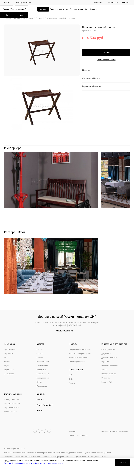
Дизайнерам (113, 3)
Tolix (71, 379)
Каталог (40, 349)
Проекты (73, 9)
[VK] (44, 431)
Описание (87, 70)
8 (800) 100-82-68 (23, 2)
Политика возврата (109, 366)
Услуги (65, 9)
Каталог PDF (106, 382)
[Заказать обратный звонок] (105, 9)
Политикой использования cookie (48, 463)
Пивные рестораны (77, 362)
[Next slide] (128, 148)
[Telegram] (35, 431)
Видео (6, 366)
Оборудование (43, 378)
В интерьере (12, 148)
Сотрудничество (108, 349)
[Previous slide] (122, 148)
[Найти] (116, 9)
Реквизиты (105, 378)
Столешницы (42, 366)
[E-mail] (111, 9)
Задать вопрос (10, 412)
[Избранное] (122, 9)
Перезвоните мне (11, 407)
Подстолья (41, 370)
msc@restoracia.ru (12, 403)
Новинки (93, 9)
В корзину (106, 52)
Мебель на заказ (108, 374)
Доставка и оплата (109, 357)
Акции (80, 9)
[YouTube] (39, 431)
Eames (72, 383)
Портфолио (9, 353)
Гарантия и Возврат (91, 86)
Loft (70, 375)
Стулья (40, 353)
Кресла (40, 357)
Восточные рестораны (78, 357)
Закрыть (122, 462)
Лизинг (104, 370)
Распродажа (42, 386)
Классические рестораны (80, 353)
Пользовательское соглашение (114, 431)
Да (21, 15)
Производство (56, 9)
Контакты (126, 3)
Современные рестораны (80, 349)
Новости (7, 362)
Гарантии (105, 362)
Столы (39, 382)
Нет (7, 15)
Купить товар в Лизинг (106, 60)
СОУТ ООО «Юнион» (78, 435)
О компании (9, 374)
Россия (7, 3)
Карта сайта (9, 370)
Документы (106, 353)
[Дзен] (49, 431)
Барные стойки (43, 374)
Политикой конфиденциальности (18, 463)
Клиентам (98, 3)
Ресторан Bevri (14, 232)
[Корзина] (128, 9)
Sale (86, 9)
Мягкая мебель (43, 362)
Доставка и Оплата (91, 78)
